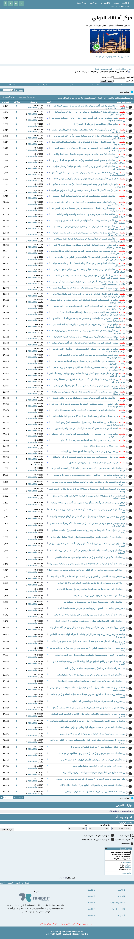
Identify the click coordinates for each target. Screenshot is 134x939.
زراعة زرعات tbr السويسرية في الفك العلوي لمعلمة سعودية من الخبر (95, 791)
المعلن (17, 883)
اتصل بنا (121, 896)
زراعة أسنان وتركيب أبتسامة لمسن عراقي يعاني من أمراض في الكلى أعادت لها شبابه (88, 537)
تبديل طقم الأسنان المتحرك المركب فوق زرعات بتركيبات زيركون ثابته (95, 668)
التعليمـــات (95, 85)
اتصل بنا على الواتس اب (118, 6)
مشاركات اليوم (43, 85)
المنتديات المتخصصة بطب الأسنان (107, 69)
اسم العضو (130, 77)
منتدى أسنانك (126, 69)
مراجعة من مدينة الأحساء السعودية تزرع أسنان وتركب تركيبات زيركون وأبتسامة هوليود (87, 721)
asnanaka (32, 108)
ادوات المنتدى (9, 97)
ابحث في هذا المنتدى (29, 97)
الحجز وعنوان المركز (109, 56)
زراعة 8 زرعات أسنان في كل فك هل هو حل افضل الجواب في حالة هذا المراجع (91, 583)
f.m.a (35, 464)
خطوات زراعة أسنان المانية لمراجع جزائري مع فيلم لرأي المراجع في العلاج (86, 179)
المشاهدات (5, 102)
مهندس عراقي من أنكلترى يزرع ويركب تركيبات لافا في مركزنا (98, 747)
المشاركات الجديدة (116, 902)
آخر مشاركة (34, 102)
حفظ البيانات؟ (106, 77)
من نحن (98, 56)
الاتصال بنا (25, 883)
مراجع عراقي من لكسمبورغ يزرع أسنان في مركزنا (96, 124)
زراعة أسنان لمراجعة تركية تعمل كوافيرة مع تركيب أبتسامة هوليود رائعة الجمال (91, 681)
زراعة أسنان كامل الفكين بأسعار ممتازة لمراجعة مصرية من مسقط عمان (93, 602)
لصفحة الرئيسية (124, 56)
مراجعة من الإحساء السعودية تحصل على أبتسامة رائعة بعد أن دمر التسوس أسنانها (90, 655)
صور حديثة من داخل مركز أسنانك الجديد (101, 446)
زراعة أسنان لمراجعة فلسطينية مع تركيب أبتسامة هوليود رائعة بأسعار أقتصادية (91, 589)
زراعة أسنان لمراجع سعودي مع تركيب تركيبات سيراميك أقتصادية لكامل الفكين (91, 675)
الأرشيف (10, 883)
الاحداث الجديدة (117, 909)
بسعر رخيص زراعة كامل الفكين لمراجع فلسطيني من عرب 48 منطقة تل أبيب (91, 608)
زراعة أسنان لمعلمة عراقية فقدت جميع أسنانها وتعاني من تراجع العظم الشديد (91, 727)
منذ (86, 825)
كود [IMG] (128, 867)
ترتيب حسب (128, 825)
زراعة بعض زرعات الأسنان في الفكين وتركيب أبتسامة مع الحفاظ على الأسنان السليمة (88, 576)
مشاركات (17, 102)
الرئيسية (124, 3)
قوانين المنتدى (126, 873)
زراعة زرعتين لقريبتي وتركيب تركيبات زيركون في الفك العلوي (98, 701)
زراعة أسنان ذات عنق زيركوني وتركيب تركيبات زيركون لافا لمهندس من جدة (92, 753)
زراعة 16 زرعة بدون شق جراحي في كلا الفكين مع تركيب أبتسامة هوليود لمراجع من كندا (87, 570)
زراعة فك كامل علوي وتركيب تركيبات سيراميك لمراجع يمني (99, 766)
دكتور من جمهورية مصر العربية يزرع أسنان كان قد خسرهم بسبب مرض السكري (90, 779)
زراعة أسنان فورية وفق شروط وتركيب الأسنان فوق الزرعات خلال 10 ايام (93, 760)
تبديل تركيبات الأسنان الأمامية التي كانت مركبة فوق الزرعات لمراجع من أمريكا (84, 190)
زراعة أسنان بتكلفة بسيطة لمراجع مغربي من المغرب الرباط (99, 595)
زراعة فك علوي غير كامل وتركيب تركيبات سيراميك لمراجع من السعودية (94, 772)
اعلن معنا (119, 915)
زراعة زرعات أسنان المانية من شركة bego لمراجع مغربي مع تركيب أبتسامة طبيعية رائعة (86, 564)
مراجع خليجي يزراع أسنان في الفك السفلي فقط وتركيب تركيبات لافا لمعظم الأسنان (89, 708)
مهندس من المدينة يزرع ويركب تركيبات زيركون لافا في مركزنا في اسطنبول (92, 734)
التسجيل (122, 85)
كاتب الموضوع (120, 102)
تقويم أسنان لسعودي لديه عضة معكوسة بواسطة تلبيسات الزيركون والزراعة (85, 457)
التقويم (71, 85)
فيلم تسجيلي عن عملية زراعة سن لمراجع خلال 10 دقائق (93, 462)
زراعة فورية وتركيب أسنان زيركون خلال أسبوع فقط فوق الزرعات (89, 451)
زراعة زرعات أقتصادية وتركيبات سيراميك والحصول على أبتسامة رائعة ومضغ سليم (89, 615)
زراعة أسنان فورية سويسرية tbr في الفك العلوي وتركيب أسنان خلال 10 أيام (92, 785)
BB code (126, 863)
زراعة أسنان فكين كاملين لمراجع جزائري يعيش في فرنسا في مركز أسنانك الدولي (90, 621)
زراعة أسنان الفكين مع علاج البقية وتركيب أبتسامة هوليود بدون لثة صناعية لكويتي (90, 557)
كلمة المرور (129, 81)
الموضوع (129, 102)
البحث (13, 85)
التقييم (49, 102)
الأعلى (2, 883)
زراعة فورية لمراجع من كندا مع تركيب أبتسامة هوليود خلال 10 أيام (89, 440)
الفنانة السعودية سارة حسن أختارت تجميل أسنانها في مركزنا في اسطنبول (86, 428)
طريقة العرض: (105, 825)
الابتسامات (127, 865)
